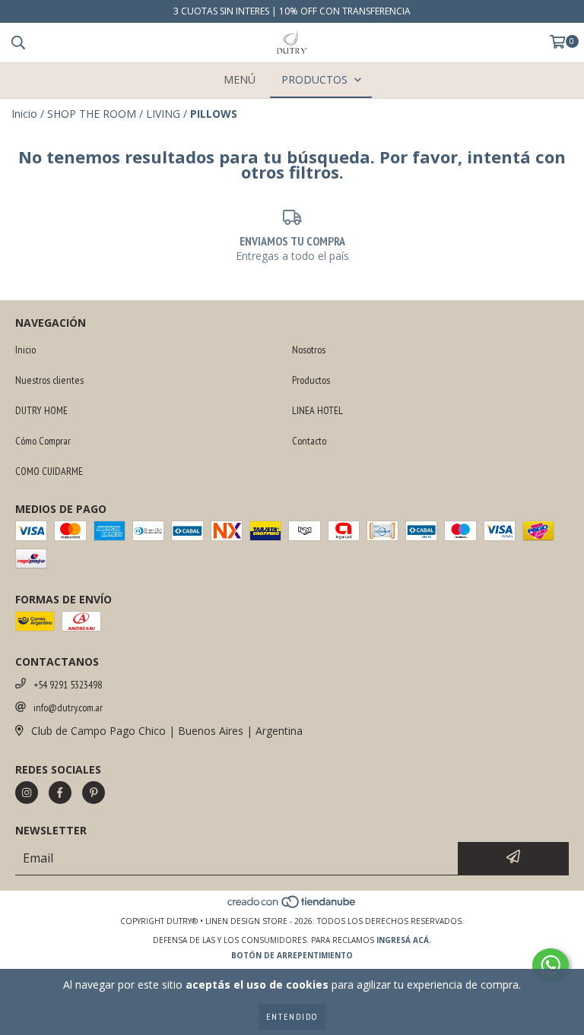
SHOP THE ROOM (91, 113)
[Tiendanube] (292, 905)
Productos (311, 380)
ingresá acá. (403, 940)
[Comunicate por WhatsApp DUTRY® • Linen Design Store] (550, 965)
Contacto (309, 441)
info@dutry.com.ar (68, 707)
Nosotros (308, 349)
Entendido (292, 1016)
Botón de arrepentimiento (292, 955)
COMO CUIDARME (49, 471)
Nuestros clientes (49, 380)
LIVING (163, 113)
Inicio (24, 113)
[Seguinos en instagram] (26, 792)
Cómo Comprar (43, 441)
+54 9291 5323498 (67, 685)
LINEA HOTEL (317, 410)
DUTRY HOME (41, 410)
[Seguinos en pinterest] (93, 792)
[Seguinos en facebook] (60, 792)
